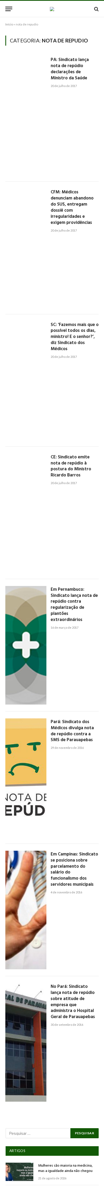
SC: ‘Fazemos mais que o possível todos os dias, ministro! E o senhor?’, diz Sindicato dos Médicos (75, 337)
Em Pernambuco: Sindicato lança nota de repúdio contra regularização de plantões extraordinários (74, 604)
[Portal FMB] (52, 9)
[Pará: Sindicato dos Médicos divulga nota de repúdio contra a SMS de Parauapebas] (25, 777)
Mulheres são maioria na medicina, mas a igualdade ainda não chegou (65, 1168)
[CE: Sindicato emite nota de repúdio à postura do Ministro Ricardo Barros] (25, 513)
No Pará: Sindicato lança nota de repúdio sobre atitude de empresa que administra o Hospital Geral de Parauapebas (73, 1001)
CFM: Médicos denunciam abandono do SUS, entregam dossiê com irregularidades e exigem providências (72, 207)
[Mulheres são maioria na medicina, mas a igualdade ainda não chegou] (19, 1172)
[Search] (96, 9)
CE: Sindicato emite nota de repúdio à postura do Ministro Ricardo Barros (71, 466)
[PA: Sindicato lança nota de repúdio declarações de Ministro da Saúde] (25, 115)
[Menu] (8, 9)
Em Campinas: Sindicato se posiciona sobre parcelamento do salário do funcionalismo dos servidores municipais (74, 869)
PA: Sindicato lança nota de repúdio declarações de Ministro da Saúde (70, 69)
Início (9, 24)
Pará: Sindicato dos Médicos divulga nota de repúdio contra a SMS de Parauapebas (72, 731)
